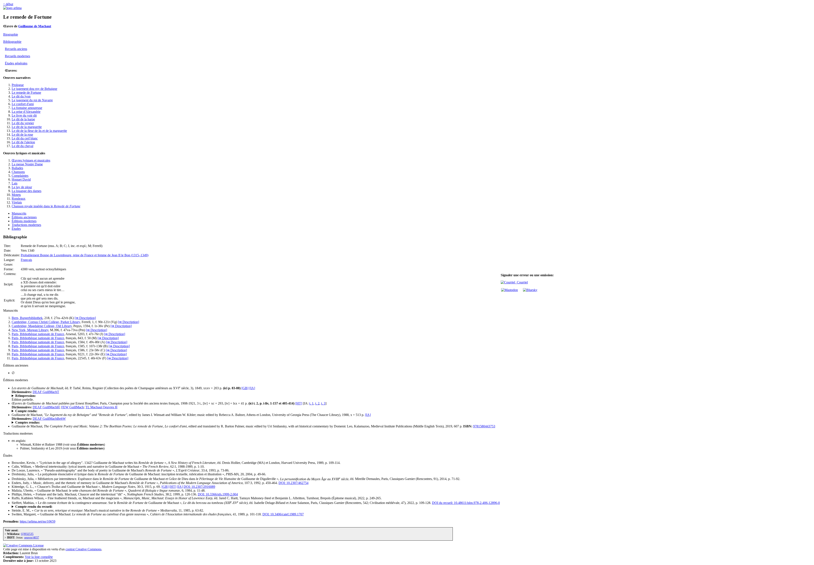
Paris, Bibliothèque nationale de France (38, 334)
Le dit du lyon (21, 96)
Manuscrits (19, 213)
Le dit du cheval (22, 146)
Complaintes (20, 175)
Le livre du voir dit (24, 115)
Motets (16, 195)
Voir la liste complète (39, 557)
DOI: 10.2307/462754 (293, 483)
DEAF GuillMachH (46, 407)
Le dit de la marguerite (27, 127)
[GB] (244, 388)
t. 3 (323, 403)
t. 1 (311, 403)
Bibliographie (12, 41)
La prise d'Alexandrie (26, 111)
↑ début (8, 4)
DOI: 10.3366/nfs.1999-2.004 (218, 494)
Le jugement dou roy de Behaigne (34, 89)
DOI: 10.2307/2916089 (199, 486)
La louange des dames (26, 191)
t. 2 (317, 403)
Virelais (17, 202)
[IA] (252, 388)
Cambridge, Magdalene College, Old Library (42, 326)
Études (16, 228)
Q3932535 (27, 534)
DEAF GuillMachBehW (49, 418)
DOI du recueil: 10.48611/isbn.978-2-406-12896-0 (466, 503)
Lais (14, 183)
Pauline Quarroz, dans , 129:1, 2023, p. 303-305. (74, 507)
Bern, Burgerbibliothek (27, 318)
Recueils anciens (16, 49)
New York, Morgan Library (30, 330)
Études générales (16, 63)
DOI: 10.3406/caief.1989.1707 (283, 514)
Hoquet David (21, 179)
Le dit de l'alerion (23, 142)
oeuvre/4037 (31, 537)
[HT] (298, 403)
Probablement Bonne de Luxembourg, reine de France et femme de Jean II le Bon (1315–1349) (84, 255)
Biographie (10, 34)
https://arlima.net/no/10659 (37, 521)
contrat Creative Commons (83, 549)
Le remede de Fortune (26, 92)
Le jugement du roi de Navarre (32, 100)
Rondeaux (18, 198)
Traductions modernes (26, 225)
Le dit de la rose (22, 134)
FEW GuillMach (72, 407)
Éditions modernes (24, 221)
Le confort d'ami (23, 104)
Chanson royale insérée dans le (46, 206)
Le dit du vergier (23, 123)
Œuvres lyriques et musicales (31, 160)
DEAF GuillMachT (46, 392)
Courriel (521, 282)
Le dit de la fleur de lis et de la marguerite (39, 131)
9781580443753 (484, 426)
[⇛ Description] (85, 318)
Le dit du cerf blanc (25, 138)
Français (26, 260)
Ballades (17, 168)
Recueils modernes (17, 56)
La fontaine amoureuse (27, 108)
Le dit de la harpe (23, 119)
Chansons (18, 172)
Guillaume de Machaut (34, 26)
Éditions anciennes (24, 217)
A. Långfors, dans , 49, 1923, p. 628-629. (63, 411)
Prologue (18, 85)
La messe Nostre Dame (27, 164)
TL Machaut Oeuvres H (101, 407)
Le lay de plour (22, 187)
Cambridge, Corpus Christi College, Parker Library (46, 322)
